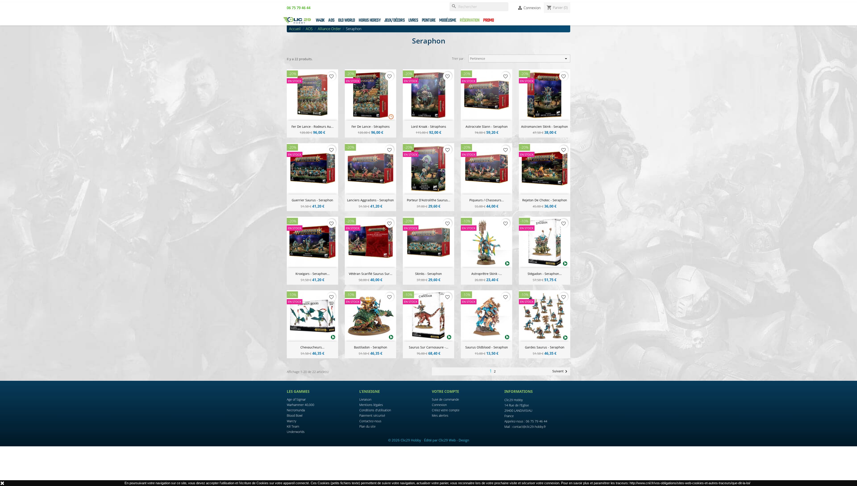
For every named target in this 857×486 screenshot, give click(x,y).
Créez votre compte (446, 410)
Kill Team (293, 426)
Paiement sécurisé (372, 415)
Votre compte (445, 391)
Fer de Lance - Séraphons (371, 126)
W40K (320, 20)
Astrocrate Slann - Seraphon (487, 126)
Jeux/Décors (394, 20)
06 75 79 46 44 (536, 421)
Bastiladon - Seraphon (370, 347)
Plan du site (367, 426)
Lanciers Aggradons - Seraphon (370, 200)
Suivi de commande (445, 399)
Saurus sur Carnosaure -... (428, 347)
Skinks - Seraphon (428, 274)
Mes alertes (440, 415)
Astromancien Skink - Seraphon (544, 126)
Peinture (429, 20)
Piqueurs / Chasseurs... (486, 200)
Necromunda (296, 410)
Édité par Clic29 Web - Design (446, 440)
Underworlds (296, 432)
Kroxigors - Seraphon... (312, 274)
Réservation (469, 20)
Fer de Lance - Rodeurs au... (312, 126)
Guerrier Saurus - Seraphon (312, 200)
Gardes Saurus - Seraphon (544, 347)
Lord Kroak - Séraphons (428, 126)
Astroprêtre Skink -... (486, 274)
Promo (488, 20)
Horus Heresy (369, 20)
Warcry (291, 421)
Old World (346, 20)
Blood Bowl (294, 415)
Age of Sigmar (296, 399)
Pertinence (519, 58)
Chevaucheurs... (312, 347)
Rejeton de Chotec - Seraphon (544, 200)
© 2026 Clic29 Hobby (404, 440)
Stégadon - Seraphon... (545, 274)
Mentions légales (371, 405)
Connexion (439, 405)
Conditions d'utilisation (375, 410)
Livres (413, 20)
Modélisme (447, 20)
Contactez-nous (370, 421)
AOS (331, 20)
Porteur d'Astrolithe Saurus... (428, 200)
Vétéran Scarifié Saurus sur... (370, 274)
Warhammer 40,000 (300, 405)
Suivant (560, 371)
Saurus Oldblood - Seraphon (486, 347)
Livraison (365, 399)
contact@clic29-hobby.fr (529, 426)
